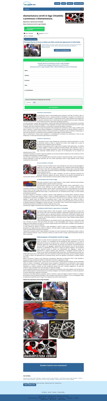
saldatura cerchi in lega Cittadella (50, 378)
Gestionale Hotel (42, 398)
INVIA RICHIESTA (53, 107)
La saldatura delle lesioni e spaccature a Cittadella (52, 208)
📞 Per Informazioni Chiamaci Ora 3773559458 (34, 29)
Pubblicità (70, 3)
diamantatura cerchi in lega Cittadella (64, 379)
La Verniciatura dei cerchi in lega (47, 179)
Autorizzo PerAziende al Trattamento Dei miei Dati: (38, 99)
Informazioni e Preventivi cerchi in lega (52, 237)
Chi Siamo (57, 3)
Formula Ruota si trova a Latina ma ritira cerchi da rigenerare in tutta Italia (52, 42)
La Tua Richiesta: (29, 90)
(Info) (34, 102)
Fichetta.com (61, 398)
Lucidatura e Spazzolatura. (44, 138)
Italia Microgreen (62, 399)
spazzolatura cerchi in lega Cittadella (45, 379)
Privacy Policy (61, 392)
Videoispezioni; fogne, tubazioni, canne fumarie (36, 383)
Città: (26, 85)
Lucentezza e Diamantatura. (44, 112)
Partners (54, 392)
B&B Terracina (53, 399)
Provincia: (27, 80)
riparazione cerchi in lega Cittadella (32, 378)
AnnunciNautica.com (52, 398)
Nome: (26, 70)
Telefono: (27, 75)
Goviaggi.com (70, 398)
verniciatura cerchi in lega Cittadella (68, 378)
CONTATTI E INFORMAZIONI (62, 50)
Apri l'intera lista (29, 384)
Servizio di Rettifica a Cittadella (45, 163)
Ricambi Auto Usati (58, 383)
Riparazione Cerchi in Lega (49, 383)
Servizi (63, 3)
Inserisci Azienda (79, 3)
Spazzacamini (25, 383)
